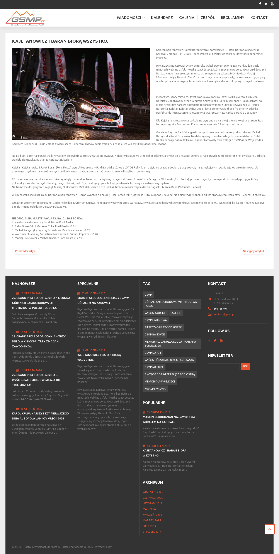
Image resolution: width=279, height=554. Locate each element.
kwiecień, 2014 (152, 514)
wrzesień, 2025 (153, 492)
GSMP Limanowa (156, 320)
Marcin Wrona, (155, 388)
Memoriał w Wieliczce (160, 381)
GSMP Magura (154, 367)
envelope (211, 314)
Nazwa (211, 293)
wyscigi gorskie (155, 313)
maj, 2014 (149, 509)
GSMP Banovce (155, 334)
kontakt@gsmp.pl (224, 314)
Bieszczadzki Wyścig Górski (163, 327)
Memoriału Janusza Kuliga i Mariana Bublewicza (170, 343)
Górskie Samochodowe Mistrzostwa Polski (171, 303)
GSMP (148, 294)
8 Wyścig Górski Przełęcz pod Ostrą (170, 374)
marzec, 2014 (152, 520)
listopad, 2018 (152, 503)
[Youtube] (272, 3)
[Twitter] (265, 3)
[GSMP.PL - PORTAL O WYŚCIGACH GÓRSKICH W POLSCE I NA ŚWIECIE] (25, 18)
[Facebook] (260, 3)
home (211, 299)
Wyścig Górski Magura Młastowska (169, 360)
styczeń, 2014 (152, 531)
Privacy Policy (103, 547)
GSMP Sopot (153, 352)
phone (211, 309)
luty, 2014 (149, 526)
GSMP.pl (175, 313)
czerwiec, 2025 (153, 497)
